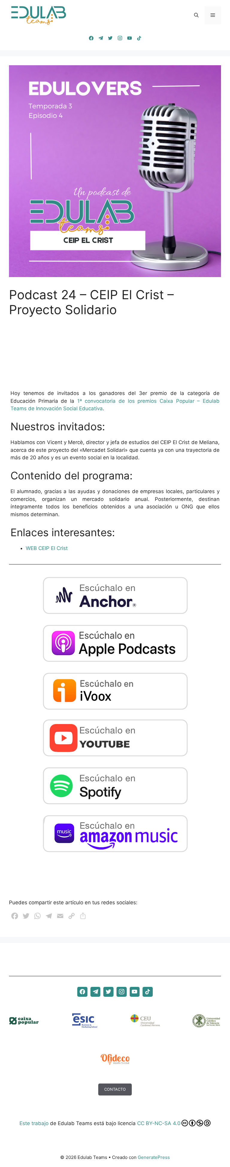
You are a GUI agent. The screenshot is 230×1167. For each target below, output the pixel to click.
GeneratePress (154, 1157)
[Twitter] (110, 38)
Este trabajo (34, 1123)
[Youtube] (129, 38)
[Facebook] (91, 38)
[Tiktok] (139, 38)
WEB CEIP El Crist (47, 548)
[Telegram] (100, 38)
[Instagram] (120, 38)
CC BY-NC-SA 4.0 (159, 1123)
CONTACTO (115, 1089)
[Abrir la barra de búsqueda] (196, 15)
